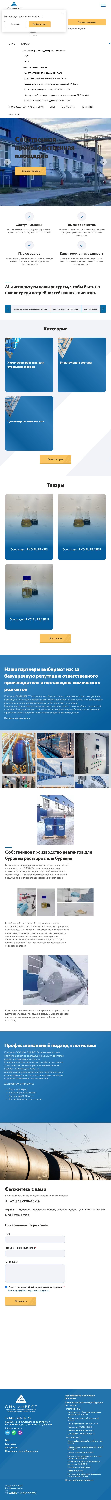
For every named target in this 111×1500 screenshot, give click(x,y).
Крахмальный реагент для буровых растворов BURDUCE (84, 1462)
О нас (11, 44)
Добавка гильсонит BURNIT (81, 1452)
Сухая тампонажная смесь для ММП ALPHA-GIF (47, 100)
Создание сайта (28, 1492)
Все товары (55, 638)
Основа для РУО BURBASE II (81, 549)
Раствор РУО (73, 1408)
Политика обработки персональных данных (28, 1290)
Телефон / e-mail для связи (20, 1247)
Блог (53, 107)
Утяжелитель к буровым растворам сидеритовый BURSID (84, 1413)
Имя (8, 1233)
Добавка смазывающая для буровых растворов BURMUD (84, 1457)
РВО (26, 61)
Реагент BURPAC (76, 1470)
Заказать (13, 114)
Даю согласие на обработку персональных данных (36, 1287)
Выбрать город (40, 24)
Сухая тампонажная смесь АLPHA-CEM (43, 72)
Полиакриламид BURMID (79, 1467)
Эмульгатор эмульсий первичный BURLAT (83, 1419)
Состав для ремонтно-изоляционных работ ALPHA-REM (51, 84)
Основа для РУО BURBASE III (29, 619)
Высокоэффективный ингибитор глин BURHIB (85, 1442)
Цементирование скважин (34, 67)
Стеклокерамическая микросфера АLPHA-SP (45, 78)
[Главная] (14, 5)
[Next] (103, 162)
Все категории (55, 459)
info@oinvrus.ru (21, 1214)
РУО (26, 56)
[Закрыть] (63, 12)
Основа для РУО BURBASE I (29, 549)
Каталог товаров (30, 179)
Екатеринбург (75, 28)
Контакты (87, 107)
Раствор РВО (73, 1437)
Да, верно (15, 24)
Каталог (26, 44)
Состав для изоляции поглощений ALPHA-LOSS (47, 89)
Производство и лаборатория (26, 107)
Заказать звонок (87, 22)
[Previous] (7, 162)
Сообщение (12, 1261)
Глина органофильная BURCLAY (83, 1423)
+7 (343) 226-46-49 (25, 1201)
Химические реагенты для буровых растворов (43, 50)
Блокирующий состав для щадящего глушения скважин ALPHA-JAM (56, 95)
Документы (68, 107)
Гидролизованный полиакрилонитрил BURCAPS (85, 1448)
